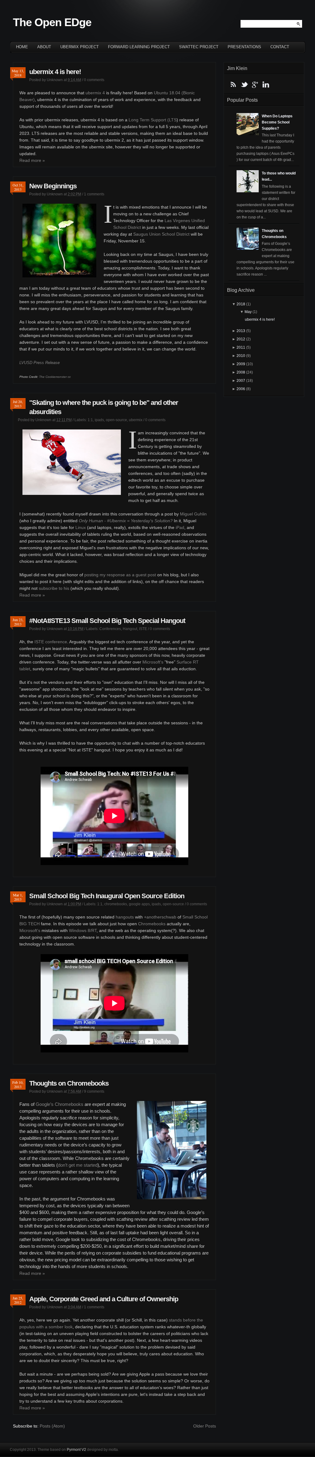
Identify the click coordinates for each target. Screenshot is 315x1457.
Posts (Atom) (52, 1426)
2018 (241, 304)
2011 (241, 347)
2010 (241, 356)
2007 (241, 380)
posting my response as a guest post (120, 574)
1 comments (94, 194)
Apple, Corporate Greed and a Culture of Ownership (103, 1299)
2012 (241, 339)
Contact (279, 47)
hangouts (125, 917)
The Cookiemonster (53, 376)
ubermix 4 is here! (55, 72)
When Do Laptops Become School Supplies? (277, 122)
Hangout (130, 629)
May (248, 312)
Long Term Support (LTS (153, 119)
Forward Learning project (139, 47)
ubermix (135, 420)
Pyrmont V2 (76, 1449)
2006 (241, 389)
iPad (180, 527)
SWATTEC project (198, 47)
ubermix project (79, 47)
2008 (241, 372)
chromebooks (115, 904)
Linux (80, 527)
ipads (99, 420)
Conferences (110, 629)
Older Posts (204, 1426)
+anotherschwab (160, 917)
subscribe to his (54, 588)
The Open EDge (52, 22)
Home (22, 47)
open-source (116, 420)
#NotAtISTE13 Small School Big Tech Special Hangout (107, 621)
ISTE (143, 629)
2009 (241, 364)
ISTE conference (50, 641)
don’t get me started (78, 1165)
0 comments (94, 80)
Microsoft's (152, 662)
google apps (139, 904)
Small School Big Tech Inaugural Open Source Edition (106, 896)
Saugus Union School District (161, 234)
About (44, 47)
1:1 (90, 420)
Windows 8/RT (83, 930)
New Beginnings (53, 186)
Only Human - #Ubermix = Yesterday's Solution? (126, 520)
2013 (241, 331)
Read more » (32, 160)
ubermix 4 (95, 92)
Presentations (244, 47)
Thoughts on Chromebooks (69, 1083)
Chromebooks (151, 923)
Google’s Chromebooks (59, 1104)
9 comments (94, 1091)
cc (69, 376)
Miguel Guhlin (193, 513)
